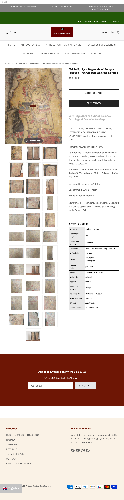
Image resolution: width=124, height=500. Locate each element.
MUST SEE (28, 53)
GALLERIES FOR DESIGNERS (101, 44)
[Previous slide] (8, 105)
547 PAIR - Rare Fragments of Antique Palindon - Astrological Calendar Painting (45, 63)
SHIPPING (11, 444)
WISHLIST (96, 53)
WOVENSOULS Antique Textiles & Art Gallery (31, 486)
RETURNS (11, 449)
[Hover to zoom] (33, 106)
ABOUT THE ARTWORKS (19, 463)
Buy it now (94, 103)
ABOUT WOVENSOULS (88, 21)
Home (7, 63)
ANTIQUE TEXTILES (30, 44)
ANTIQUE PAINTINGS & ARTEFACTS (63, 44)
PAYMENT (11, 440)
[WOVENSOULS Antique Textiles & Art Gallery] (62, 32)
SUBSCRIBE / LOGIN (75, 53)
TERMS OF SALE (15, 454)
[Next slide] (59, 105)
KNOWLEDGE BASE (49, 53)
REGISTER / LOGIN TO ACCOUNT (24, 435)
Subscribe (85, 386)
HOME (11, 44)
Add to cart (94, 93)
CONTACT (104, 21)
